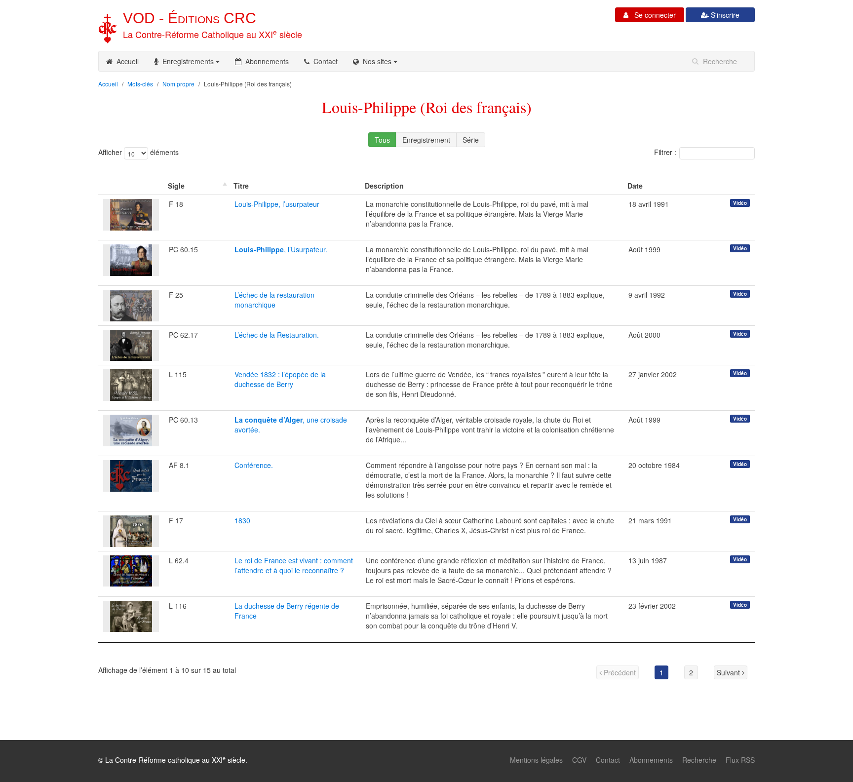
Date (635, 186)
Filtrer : (665, 152)
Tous (382, 140)
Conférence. (253, 465)
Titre (241, 186)
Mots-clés (140, 83)
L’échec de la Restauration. (276, 335)
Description (384, 186)
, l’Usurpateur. (280, 249)
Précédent (619, 672)
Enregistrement (426, 140)
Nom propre (178, 83)
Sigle (176, 186)
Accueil (126, 61)
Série (471, 140)
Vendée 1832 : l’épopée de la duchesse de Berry (280, 379)
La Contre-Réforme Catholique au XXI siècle (212, 34)
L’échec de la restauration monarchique (274, 300)
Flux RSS (740, 760)
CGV (579, 760)
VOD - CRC (189, 18)
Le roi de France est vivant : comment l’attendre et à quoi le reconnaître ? (293, 565)
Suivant (729, 672)
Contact (324, 61)
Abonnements (265, 61)
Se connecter (652, 15)
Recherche (699, 760)
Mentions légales (536, 760)
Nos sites (376, 61)
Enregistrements (187, 61)
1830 (242, 520)
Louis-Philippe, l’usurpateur (276, 204)
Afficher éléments (138, 152)
